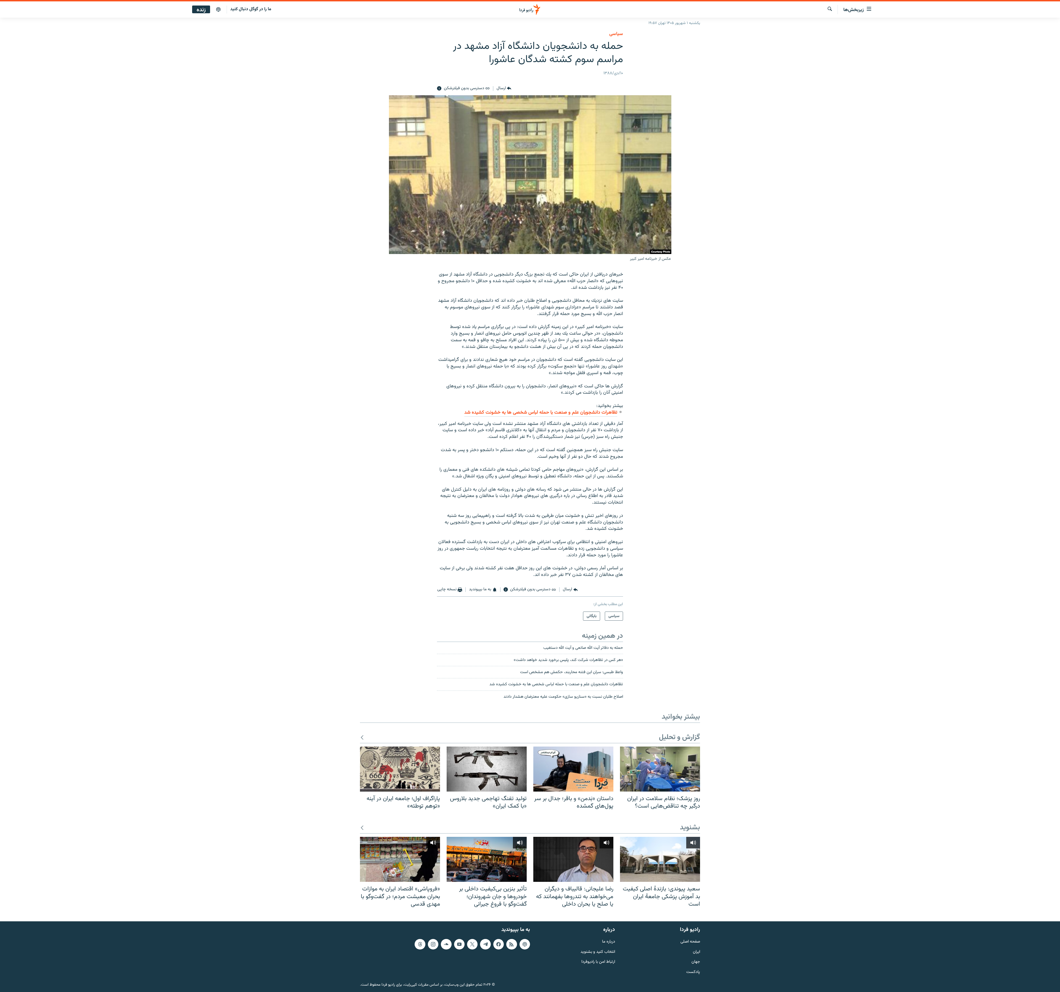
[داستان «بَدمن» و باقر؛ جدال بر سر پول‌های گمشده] (573, 769)
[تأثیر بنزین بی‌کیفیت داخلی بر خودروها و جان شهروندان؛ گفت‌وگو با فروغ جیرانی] (487, 859)
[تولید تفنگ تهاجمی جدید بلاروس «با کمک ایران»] (487, 769)
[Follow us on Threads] (420, 944)
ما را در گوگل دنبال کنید (250, 9)
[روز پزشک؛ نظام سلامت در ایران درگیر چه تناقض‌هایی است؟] (660, 769)
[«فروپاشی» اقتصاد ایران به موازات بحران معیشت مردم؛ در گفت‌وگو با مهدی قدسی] (400, 859)
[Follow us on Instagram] (433, 944)
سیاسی (616, 34)
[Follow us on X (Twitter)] (472, 944)
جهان (695, 962)
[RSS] (511, 944)
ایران (696, 952)
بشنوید (690, 828)
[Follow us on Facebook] (498, 944)
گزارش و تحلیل (679, 737)
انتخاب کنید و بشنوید (598, 952)
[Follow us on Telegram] (485, 944)
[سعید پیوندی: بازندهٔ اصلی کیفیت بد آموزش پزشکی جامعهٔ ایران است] (660, 859)
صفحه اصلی (690, 942)
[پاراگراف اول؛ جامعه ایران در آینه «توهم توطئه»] (400, 769)
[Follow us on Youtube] (459, 944)
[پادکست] (218, 10)
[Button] (504, 88)
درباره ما (608, 942)
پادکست (693, 972)
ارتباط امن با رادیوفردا (598, 962)
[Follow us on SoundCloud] (446, 944)
